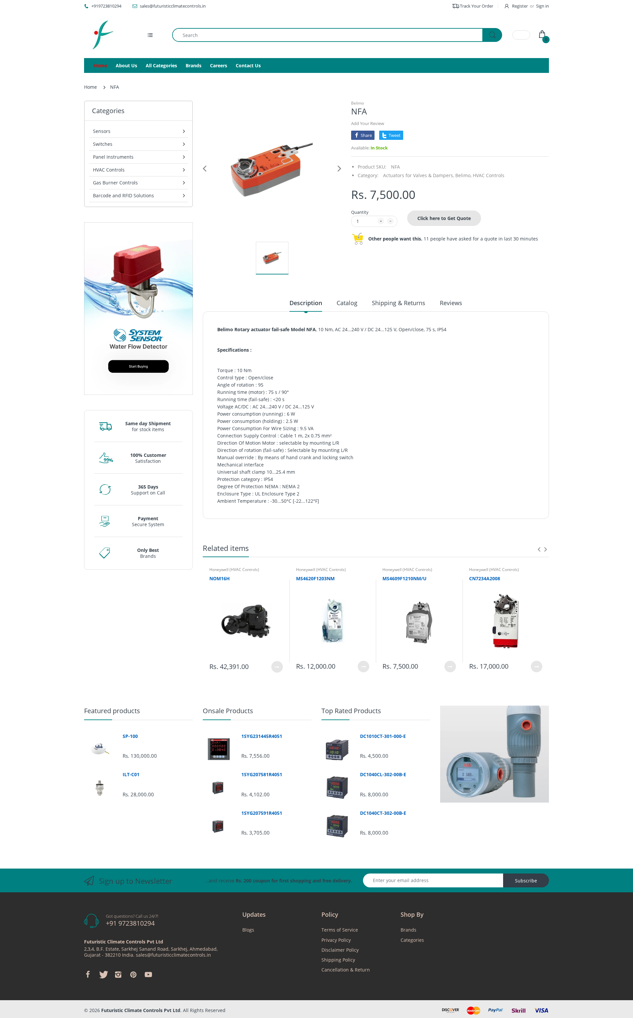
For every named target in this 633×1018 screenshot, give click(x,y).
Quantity (360, 212)
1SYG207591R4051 (261, 813)
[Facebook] (87, 974)
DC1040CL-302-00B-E (383, 775)
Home (90, 87)
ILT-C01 (131, 775)
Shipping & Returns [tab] (398, 303)
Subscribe (526, 880)
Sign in (542, 6)
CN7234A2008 (484, 578)
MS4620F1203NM (315, 578)
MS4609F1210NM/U (404, 578)
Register (520, 6)
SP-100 (130, 736)
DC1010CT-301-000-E (383, 736)
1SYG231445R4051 (261, 736)
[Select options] (277, 667)
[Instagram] (118, 974)
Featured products (112, 710)
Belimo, (463, 175)
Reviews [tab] (451, 303)
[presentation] (539, 549)
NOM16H (219, 578)
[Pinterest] (133, 974)
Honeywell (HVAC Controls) (234, 569)
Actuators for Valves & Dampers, (418, 175)
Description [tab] (305, 303)
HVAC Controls (488, 175)
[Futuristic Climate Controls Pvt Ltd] (100, 34)
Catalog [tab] (347, 303)
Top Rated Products (351, 710)
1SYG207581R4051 (261, 775)
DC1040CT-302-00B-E (383, 813)
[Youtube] (148, 974)
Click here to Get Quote (444, 218)
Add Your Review (367, 123)
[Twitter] (102, 974)
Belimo (357, 103)
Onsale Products (228, 710)
